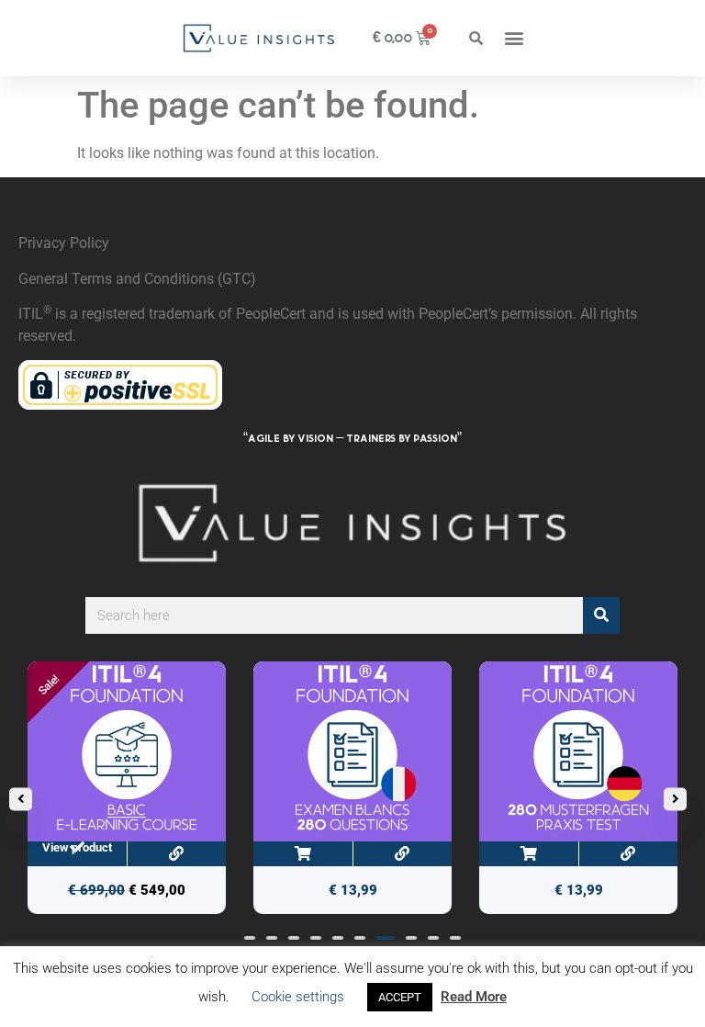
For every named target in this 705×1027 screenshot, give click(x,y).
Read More (474, 996)
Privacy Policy (63, 243)
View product (77, 847)
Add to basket (302, 853)
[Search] (601, 615)
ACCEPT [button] (399, 997)
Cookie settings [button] (298, 996)
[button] (475, 37)
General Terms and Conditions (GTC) (137, 279)
